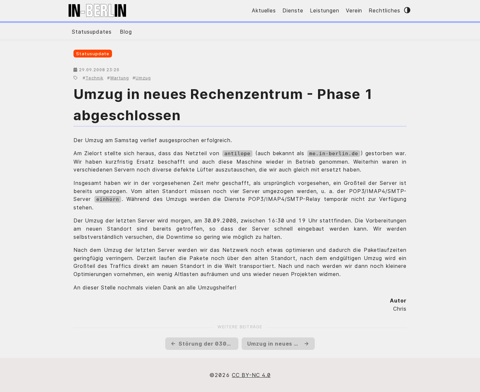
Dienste (292, 10)
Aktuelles (264, 10)
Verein (354, 10)
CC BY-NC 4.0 (251, 375)
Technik (95, 77)
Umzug (143, 77)
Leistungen (324, 10)
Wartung (119, 77)
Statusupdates (91, 31)
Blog (126, 31)
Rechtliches (384, 10)
